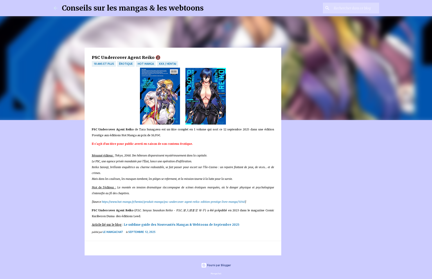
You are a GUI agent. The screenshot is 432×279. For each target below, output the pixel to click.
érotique (126, 63)
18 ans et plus (104, 63)
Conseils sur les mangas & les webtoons (133, 8)
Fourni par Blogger (219, 265)
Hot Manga (146, 63)
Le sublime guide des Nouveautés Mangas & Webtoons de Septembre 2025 (181, 225)
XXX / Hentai (167, 63)
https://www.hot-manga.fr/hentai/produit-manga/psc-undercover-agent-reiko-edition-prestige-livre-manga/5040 (173, 201)
